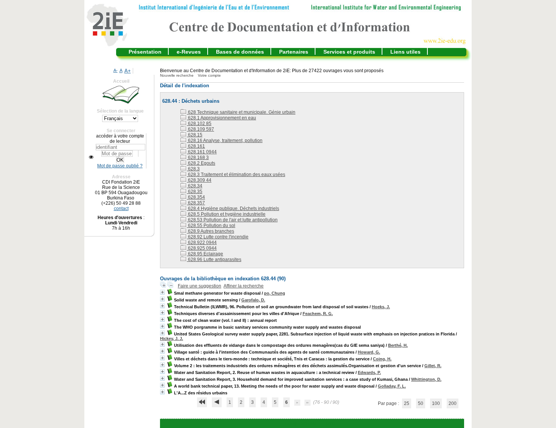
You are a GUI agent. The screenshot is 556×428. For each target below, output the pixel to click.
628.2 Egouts (201, 163)
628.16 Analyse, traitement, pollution (224, 140)
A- (115, 70)
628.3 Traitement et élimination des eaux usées (236, 174)
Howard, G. (369, 352)
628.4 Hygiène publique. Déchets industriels (233, 208)
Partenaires (293, 52)
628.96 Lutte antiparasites (214, 259)
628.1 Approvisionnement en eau (221, 118)
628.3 (193, 169)
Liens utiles (405, 52)
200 (453, 403)
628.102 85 (199, 123)
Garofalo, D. (253, 300)
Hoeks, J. (381, 306)
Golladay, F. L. (392, 386)
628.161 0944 (202, 152)
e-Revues (189, 52)
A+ (127, 71)
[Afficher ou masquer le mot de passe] (91, 157)
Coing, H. (382, 359)
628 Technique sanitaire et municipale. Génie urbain (241, 112)
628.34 (194, 186)
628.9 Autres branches (210, 231)
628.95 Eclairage (205, 253)
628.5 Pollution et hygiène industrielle (226, 214)
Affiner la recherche (244, 286)
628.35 (194, 191)
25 (406, 403)
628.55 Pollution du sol (211, 225)
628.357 (196, 203)
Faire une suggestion (199, 286)
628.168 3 (198, 157)
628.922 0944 (202, 242)
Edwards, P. (369, 372)
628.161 (196, 146)
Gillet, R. (432, 365)
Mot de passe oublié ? (120, 165)
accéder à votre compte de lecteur (120, 138)
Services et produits (349, 52)
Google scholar (301, 423)
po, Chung (274, 293)
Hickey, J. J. (171, 338)
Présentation (145, 52)
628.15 (194, 135)
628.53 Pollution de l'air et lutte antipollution (232, 219)
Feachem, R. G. (318, 313)
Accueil (121, 81)
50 (420, 403)
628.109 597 (200, 129)
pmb (330, 423)
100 (436, 403)
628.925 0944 (202, 248)
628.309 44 (199, 180)
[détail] (162, 292)
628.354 (196, 197)
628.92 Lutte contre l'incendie (217, 236)
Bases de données (240, 52)
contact (121, 208)
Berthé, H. (398, 345)
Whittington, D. (426, 379)
